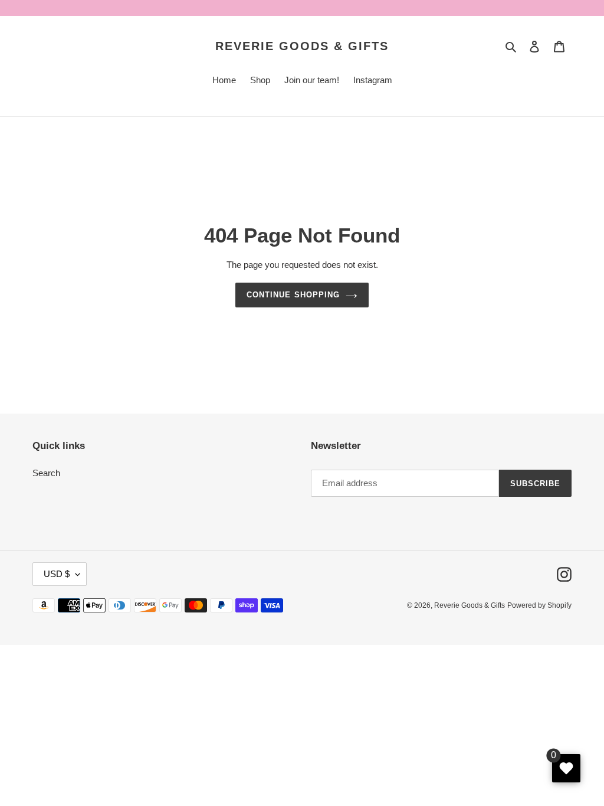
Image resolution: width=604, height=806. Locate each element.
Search (46, 473)
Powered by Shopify (539, 605)
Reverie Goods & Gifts (302, 46)
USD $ (57, 574)
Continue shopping (293, 294)
